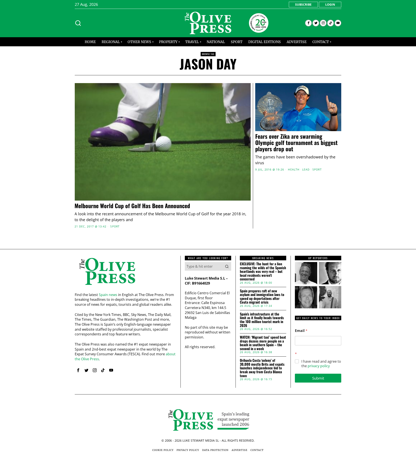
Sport (115, 226)
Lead (306, 169)
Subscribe (303, 4)
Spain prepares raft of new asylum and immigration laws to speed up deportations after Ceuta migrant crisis (262, 296)
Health (293, 169)
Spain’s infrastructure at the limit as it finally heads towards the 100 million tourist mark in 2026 (262, 319)
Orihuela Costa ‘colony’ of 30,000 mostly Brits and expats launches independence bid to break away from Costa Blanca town (262, 368)
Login (330, 4)
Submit (318, 378)
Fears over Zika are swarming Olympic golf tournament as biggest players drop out (296, 142)
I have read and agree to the (321, 363)
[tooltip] (308, 23)
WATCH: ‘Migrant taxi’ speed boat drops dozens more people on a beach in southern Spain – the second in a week (263, 343)
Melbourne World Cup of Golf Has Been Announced (132, 206)
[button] (227, 266)
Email (301, 331)
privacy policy (319, 366)
